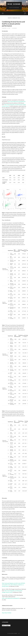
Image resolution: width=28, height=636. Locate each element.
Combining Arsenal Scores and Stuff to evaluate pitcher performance (13, 24)
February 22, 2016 (6, 28)
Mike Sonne (14, 4)
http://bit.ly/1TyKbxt (6, 612)
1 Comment (14, 28)
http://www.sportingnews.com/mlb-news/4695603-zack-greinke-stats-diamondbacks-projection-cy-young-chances (13, 585)
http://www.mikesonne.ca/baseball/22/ (10, 598)
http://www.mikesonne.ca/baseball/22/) (17, 101)
